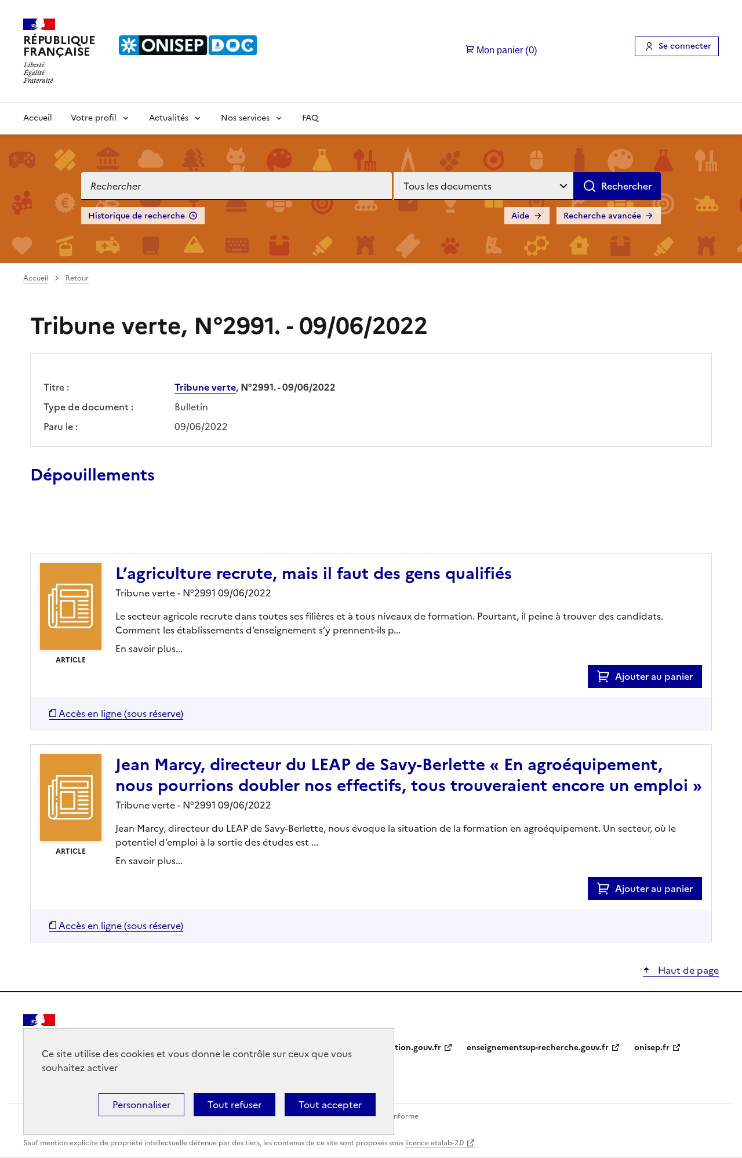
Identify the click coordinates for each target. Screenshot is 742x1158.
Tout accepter (330, 1105)
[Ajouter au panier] (606, 676)
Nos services (245, 118)
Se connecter (685, 46)
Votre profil (94, 118)
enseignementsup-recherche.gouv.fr (538, 1048)
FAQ (310, 118)
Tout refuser (234, 1105)
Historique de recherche (136, 216)
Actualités (168, 118)
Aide (520, 216)
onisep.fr (652, 1048)
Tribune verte (205, 387)
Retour (77, 278)
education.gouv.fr (406, 1048)
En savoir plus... (149, 649)
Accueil (37, 118)
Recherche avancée (602, 216)
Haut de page (687, 970)
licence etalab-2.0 (434, 1143)
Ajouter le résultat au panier (106, 526)
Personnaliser (141, 1105)
